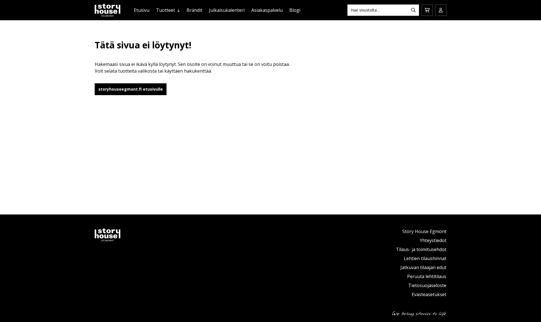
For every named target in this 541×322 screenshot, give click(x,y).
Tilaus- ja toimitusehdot (421, 249)
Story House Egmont (424, 231)
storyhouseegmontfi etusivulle (130, 89)
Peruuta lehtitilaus (426, 276)
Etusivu (141, 10)
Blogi (294, 10)
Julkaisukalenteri (227, 10)
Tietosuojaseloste (427, 285)
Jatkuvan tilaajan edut (423, 267)
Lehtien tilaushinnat (425, 258)
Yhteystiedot (433, 240)
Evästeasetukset (429, 294)
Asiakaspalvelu (267, 10)
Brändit (194, 10)
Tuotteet (165, 10)
